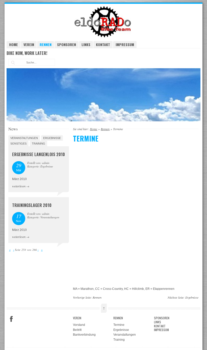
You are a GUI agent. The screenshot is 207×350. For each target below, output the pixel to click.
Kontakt (103, 44)
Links (86, 44)
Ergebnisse (52, 137)
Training (38, 143)
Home (13, 44)
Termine (118, 325)
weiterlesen (18, 186)
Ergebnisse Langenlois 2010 (38, 154)
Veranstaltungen (24, 137)
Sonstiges (18, 143)
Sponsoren (66, 44)
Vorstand (79, 325)
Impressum (125, 44)
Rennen (45, 44)
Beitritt (77, 330)
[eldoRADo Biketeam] (103, 36)
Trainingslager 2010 (31, 205)
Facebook (11, 319)
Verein (28, 44)
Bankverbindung (84, 334)
